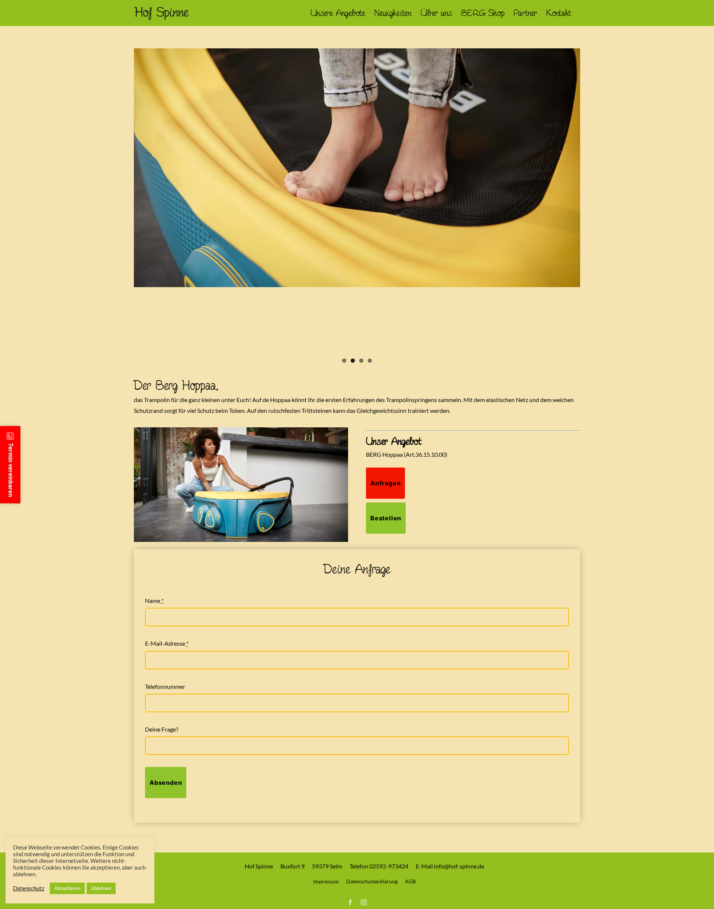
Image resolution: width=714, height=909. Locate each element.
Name (154, 600)
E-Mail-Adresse (167, 643)
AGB (410, 881)
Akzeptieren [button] (67, 888)
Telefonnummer (165, 686)
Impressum (326, 881)
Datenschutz (28, 888)
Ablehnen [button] (101, 888)
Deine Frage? (161, 729)
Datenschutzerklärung (372, 881)
